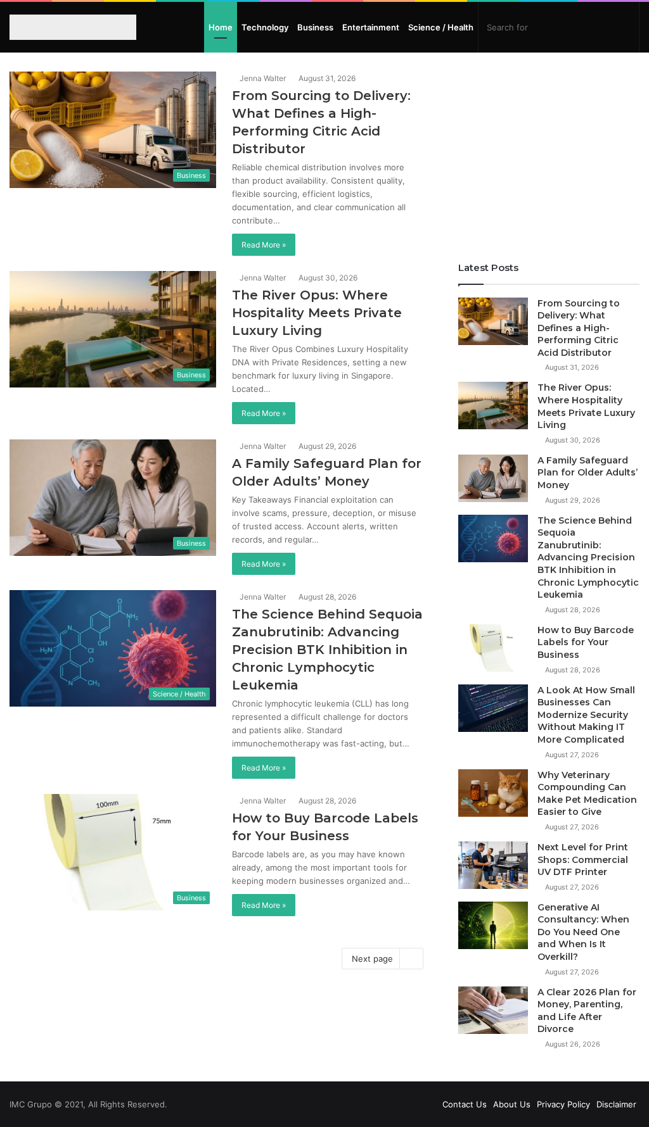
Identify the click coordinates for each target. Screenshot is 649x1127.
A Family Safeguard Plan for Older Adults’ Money (587, 473)
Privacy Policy (563, 1104)
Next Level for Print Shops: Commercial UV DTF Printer (582, 859)
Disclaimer (616, 1104)
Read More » (263, 244)
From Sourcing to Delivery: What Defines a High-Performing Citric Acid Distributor (578, 328)
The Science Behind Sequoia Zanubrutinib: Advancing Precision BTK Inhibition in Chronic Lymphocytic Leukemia (327, 650)
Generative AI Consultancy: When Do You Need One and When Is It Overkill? (583, 932)
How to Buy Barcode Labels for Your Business (585, 642)
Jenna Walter (262, 78)
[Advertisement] (548, 151)
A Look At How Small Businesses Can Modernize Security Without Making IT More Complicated (586, 714)
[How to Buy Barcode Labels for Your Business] (493, 648)
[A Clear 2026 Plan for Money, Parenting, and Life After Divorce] (493, 1010)
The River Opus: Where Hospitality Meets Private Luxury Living (317, 312)
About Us (511, 1104)
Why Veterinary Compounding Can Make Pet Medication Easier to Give (587, 793)
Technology (264, 27)
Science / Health (440, 27)
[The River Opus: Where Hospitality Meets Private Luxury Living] (493, 405)
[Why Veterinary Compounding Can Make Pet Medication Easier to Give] (493, 793)
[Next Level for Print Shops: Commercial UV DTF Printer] (493, 865)
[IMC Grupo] (66, 27)
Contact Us (464, 1104)
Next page (372, 959)
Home (221, 27)
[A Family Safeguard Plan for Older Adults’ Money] (493, 478)
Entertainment (370, 27)
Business (315, 27)
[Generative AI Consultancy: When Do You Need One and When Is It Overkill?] (493, 925)
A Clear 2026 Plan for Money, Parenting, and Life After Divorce (586, 1010)
